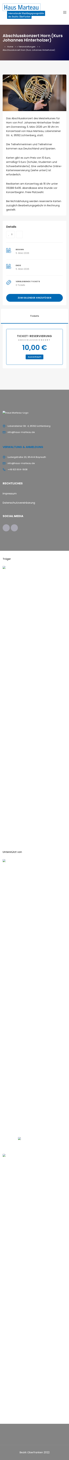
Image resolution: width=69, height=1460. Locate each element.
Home (10, 46)
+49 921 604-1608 (17, 469)
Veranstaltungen (27, 46)
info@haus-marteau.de (21, 432)
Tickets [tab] (34, 316)
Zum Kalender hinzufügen (34, 297)
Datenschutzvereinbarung (19, 503)
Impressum (10, 493)
